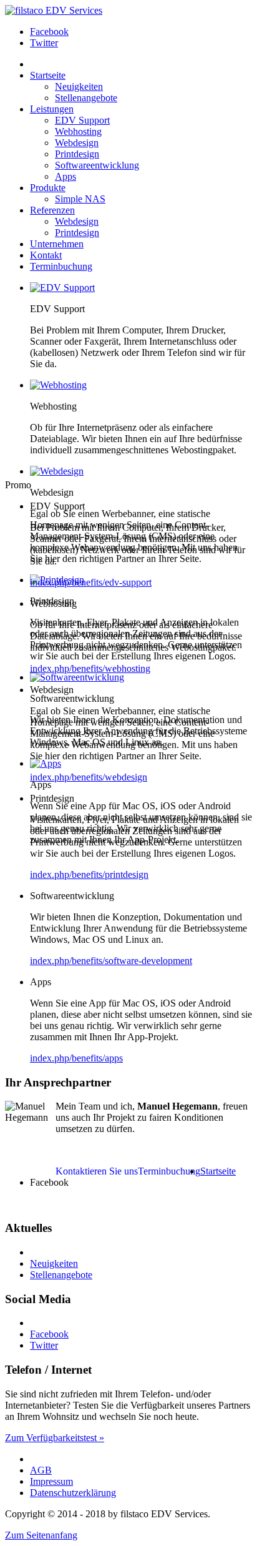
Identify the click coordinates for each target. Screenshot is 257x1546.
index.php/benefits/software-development (111, 960)
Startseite (218, 1171)
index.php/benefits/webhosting (90, 668)
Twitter (44, 42)
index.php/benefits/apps (76, 1058)
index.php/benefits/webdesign (88, 777)
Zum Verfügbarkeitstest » (54, 1437)
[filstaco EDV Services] (53, 10)
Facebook (49, 31)
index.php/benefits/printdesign (89, 874)
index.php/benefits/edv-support (91, 582)
